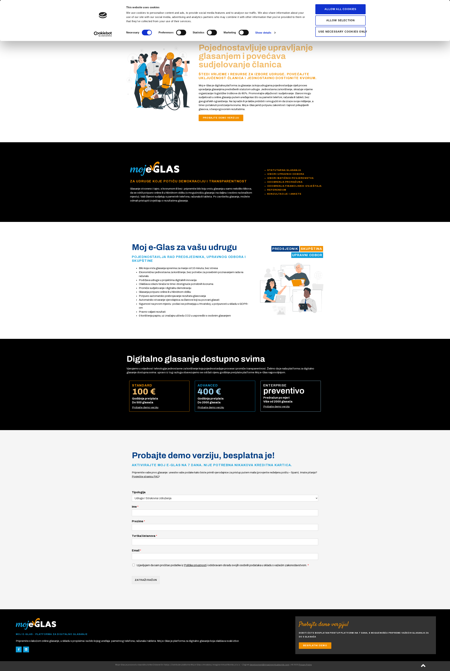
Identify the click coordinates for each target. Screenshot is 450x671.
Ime (135, 506)
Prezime (138, 521)
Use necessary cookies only (342, 31)
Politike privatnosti (195, 565)
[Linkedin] (26, 649)
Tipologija (139, 492)
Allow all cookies (340, 9)
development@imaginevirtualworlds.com (269, 665)
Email (136, 550)
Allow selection (340, 20)
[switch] (181, 32)
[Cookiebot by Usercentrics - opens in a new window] (103, 34)
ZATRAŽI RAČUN (146, 580)
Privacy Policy (305, 665)
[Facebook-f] (19, 649)
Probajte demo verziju (145, 407)
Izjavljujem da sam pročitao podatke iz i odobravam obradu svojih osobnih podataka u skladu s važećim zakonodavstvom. (223, 565)
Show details (263, 32)
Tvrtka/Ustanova (144, 535)
